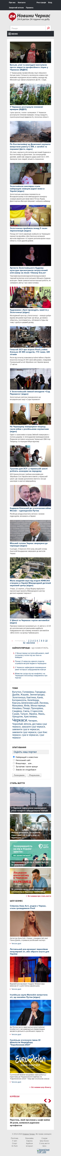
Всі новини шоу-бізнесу (41, 1087)
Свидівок (17, 711)
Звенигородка (37, 694)
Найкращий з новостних (26, 757)
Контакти (21, 3)
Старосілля (36, 711)
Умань (41, 714)
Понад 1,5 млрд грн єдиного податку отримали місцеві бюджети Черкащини (30, 662)
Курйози (29, 1143)
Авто (44, 1146)
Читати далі (16, 943)
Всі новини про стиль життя (39, 896)
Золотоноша (18, 697)
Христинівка (30, 716)
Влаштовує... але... (24, 763)
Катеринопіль (19, 700)
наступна (30, 642)
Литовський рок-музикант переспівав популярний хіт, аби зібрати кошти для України (29, 951)
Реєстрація (41, 3)
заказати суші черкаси (33, 726)
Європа (29, 1141)
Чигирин (32, 720)
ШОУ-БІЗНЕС (16, 901)
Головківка (28, 692)
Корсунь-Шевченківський (25, 703)
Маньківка (17, 705)
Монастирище (38, 705)
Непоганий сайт (22, 760)
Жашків (25, 694)
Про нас (12, 3)
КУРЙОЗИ (14, 1096)
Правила (29, 8)
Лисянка (43, 703)
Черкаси (19, 720)
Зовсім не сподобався (25, 769)
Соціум (44, 1138)
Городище (40, 692)
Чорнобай (17, 724)
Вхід (50, 3)
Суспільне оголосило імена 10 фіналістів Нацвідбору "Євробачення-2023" (25, 1042)
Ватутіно (16, 692)
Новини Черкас (29, 1134)
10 (46, 640)
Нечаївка (17, 708)
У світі (14, 1141)
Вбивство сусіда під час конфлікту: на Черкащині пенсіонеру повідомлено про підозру (31, 676)
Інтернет (29, 1146)
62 (24, 642)
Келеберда (33, 700)
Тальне (24, 714)
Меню (14, 34)
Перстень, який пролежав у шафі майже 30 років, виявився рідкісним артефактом (30, 1123)
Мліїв (27, 705)
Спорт (14, 1143)
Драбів (15, 694)
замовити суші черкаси (24, 732)
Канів (40, 697)
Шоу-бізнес (44, 1141)
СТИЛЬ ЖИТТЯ (17, 783)
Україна (33, 714)
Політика (14, 1138)
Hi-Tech (15, 1146)
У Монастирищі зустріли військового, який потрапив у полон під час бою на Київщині (32, 655)
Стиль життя (44, 1143)
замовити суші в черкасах (25, 729)
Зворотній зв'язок (16, 8)
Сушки (15, 714)
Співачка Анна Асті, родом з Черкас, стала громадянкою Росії (28, 907)
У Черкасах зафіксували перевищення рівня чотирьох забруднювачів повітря (30, 668)
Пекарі (26, 708)
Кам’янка (31, 697)
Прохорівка (37, 708)
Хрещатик (17, 716)
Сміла (26, 711)
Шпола (27, 724)
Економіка (29, 1138)
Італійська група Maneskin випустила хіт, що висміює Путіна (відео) (29, 996)
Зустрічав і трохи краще (26, 766)
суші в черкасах (30, 735)
